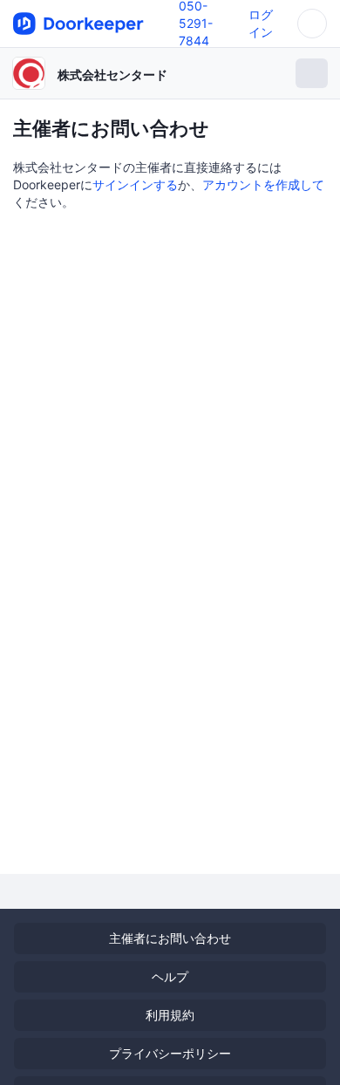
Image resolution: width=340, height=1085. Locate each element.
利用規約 (170, 1014)
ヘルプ (170, 976)
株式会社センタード (112, 74)
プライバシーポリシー (170, 1053)
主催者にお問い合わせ (170, 938)
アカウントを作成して (263, 184)
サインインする (135, 184)
